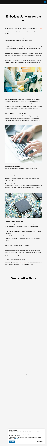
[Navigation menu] (45, 2)
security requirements (22, 262)
